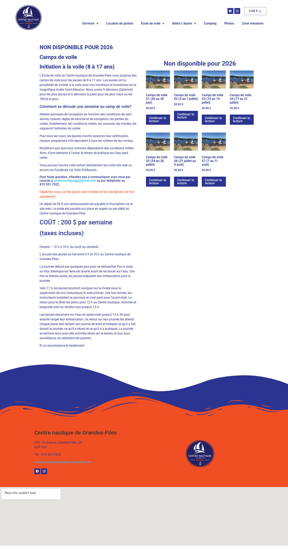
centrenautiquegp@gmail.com (75, 181)
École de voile (150, 23)
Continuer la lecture (157, 119)
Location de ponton (119, 23)
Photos (229, 23)
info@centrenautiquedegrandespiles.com (62, 462)
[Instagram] (237, 11)
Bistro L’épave (182, 23)
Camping (210, 23)
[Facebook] (230, 11)
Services (88, 23)
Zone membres (253, 23)
